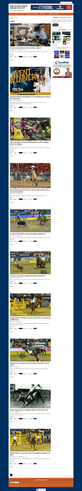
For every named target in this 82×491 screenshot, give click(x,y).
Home (11, 14)
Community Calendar (53, 14)
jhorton (21, 49)
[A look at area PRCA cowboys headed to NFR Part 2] (30, 220)
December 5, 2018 (14, 235)
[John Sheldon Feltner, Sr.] (56, 56)
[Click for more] (29, 103)
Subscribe (55, 24)
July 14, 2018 (13, 366)
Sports (22, 14)
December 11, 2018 (14, 145)
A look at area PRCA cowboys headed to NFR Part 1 (28, 276)
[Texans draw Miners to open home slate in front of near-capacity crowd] (62, 52)
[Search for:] (66, 2)
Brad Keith (22, 456)
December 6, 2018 (14, 193)
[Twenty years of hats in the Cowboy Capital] (30, 34)
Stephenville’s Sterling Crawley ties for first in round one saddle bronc (30, 319)
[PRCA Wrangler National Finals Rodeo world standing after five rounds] (30, 129)
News (16, 14)
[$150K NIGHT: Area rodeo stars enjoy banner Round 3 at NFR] (30, 440)
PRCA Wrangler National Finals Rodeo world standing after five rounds (29, 143)
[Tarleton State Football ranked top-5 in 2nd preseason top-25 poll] (62, 56)
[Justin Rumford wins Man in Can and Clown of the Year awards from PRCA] (30, 175)
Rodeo (28, 14)
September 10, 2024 (15, 49)
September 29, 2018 (15, 321)
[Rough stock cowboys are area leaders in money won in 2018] (30, 350)
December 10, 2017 (14, 456)
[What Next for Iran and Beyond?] (67, 56)
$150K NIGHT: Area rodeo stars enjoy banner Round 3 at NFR (30, 454)
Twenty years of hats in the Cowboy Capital (25, 48)
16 (19, 475)
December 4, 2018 (14, 277)
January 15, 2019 (14, 100)
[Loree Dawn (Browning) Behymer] (67, 52)
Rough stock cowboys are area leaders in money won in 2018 (29, 364)
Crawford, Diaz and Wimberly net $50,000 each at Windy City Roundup (30, 98)
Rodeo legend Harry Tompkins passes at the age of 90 (29, 410)
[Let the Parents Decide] (56, 52)
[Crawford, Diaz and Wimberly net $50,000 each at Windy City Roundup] (30, 81)
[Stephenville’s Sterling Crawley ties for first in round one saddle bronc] (30, 304)
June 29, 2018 (13, 411)
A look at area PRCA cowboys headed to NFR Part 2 (28, 234)
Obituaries (35, 14)
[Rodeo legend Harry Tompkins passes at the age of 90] (30, 396)
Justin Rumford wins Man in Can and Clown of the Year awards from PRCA (29, 191)
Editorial (42, 14)
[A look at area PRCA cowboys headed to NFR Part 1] (30, 262)
